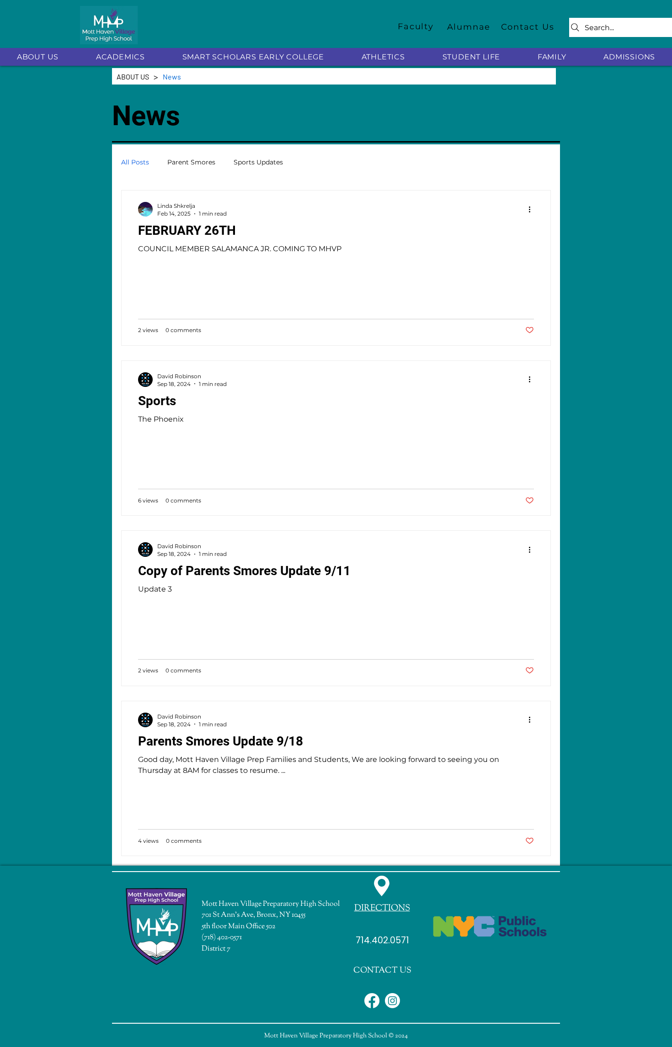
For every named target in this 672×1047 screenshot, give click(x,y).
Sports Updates (258, 162)
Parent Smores (191, 162)
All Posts (135, 162)
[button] (37, 57)
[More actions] (532, 209)
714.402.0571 (382, 940)
